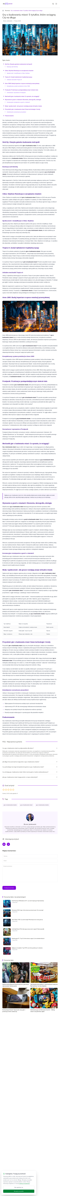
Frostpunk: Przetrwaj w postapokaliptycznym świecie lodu (21, 90)
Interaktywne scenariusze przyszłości (16, 112)
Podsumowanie (9, 115)
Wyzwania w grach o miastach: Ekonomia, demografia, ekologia (23, 99)
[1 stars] (3, 789)
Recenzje (7, 10)
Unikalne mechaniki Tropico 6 (14, 79)
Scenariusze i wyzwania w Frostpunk (16, 92)
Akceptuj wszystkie (19, 1191)
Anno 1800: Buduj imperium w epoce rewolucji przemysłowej (22, 83)
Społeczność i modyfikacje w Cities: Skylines (18, 73)
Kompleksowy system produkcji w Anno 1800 (18, 86)
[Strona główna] (3, 10)
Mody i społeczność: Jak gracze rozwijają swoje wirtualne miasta (23, 106)
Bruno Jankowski (7, 21)
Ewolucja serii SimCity (12, 66)
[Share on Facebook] (4, 844)
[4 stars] (11, 789)
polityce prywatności (24, 1183)
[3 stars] (8, 789)
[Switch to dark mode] (53, 3)
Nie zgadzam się (18, 1187)
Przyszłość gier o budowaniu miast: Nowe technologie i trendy (22, 109)
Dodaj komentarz (9, 888)
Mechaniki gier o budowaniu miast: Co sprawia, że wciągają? (22, 96)
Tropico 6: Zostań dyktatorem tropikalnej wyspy (18, 77)
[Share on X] (8, 844)
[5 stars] (13, 789)
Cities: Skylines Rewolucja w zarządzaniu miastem (19, 70)
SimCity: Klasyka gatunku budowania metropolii (18, 64)
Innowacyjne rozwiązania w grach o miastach (18, 102)
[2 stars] (6, 789)
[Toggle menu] (56, 4)
